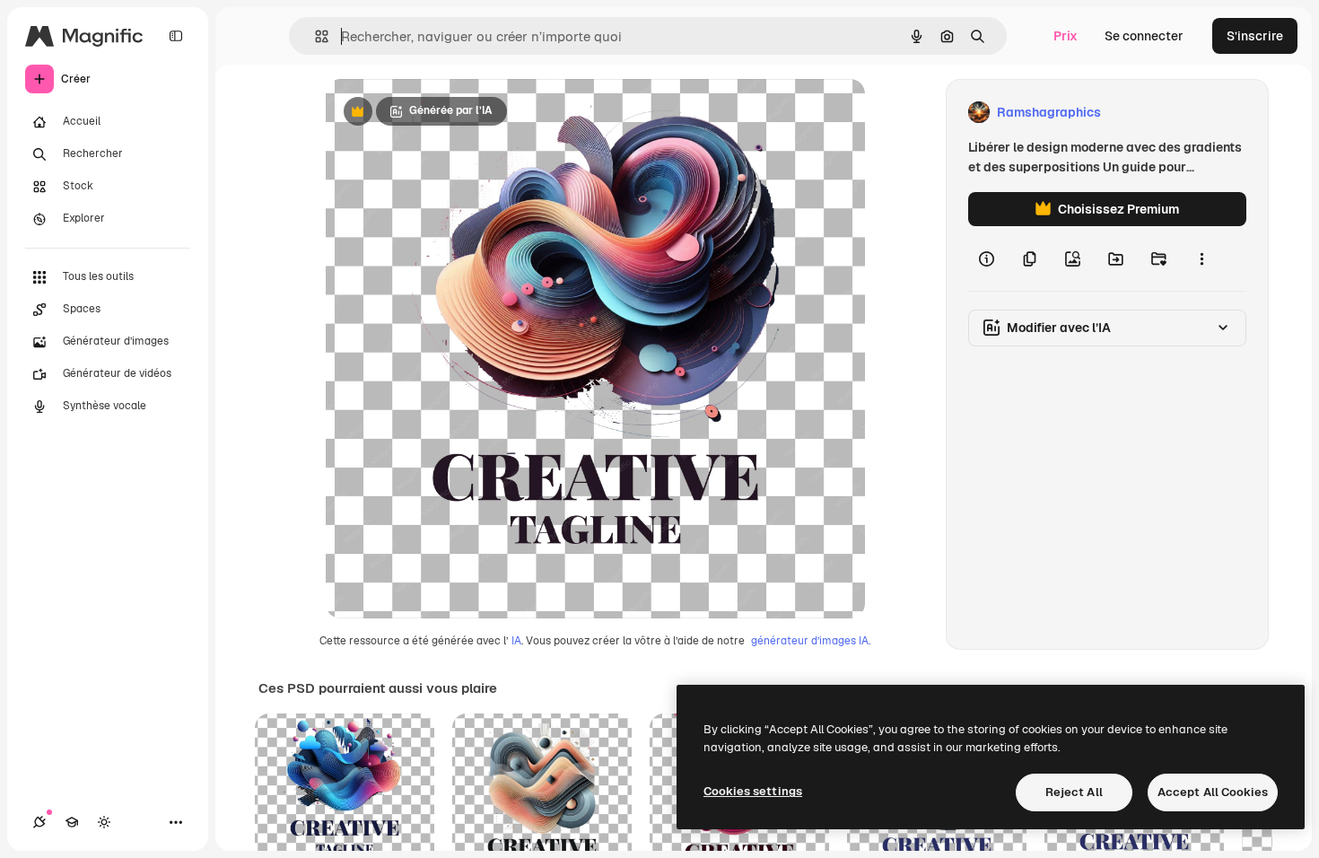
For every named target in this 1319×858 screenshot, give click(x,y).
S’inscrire (1255, 36)
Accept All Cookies (1212, 792)
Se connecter (1144, 36)
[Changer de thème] (104, 822)
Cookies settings (752, 791)
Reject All (1074, 792)
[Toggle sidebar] (176, 36)
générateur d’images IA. (810, 641)
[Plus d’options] (1201, 258)
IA (516, 641)
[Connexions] (39, 822)
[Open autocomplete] (314, 36)
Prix (1065, 36)
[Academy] (71, 822)
